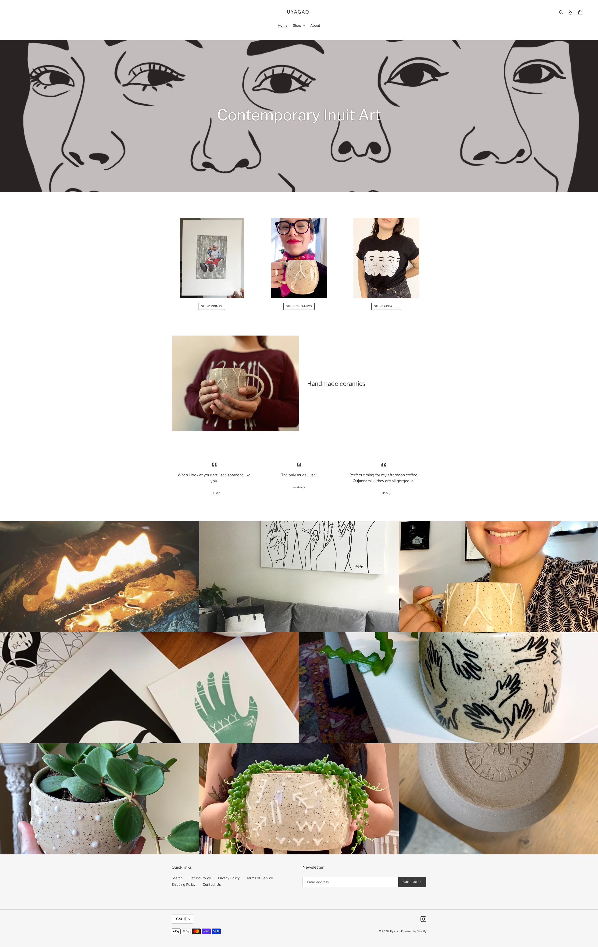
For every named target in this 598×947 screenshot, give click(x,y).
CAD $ (181, 919)
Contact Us (212, 884)
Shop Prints (212, 306)
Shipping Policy (184, 884)
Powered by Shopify (413, 931)
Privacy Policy (229, 878)
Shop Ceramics (299, 306)
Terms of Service (260, 878)
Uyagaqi (299, 12)
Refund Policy (200, 878)
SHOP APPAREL (386, 306)
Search (177, 878)
